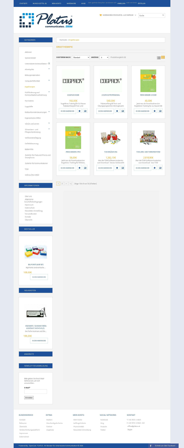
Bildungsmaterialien (32, 75)
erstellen (141, 3)
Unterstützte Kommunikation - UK (37, 63)
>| (71, 183)
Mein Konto (56, 3)
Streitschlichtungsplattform (29, 430)
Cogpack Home (73, 95)
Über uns (28, 196)
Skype (130, 429)
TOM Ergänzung (110, 152)
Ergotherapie (30, 87)
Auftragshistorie (79, 423)
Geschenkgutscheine (54, 423)
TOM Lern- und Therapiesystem (148, 152)
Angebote (50, 430)
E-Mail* (27, 388)
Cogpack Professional (111, 95)
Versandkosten (31, 214)
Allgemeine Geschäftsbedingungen (33, 200)
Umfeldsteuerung (31, 143)
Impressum (29, 205)
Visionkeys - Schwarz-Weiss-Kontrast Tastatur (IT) (36, 327)
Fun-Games (29, 101)
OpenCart (32, 445)
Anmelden (29, 397)
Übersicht (28, 220)
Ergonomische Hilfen (33, 118)
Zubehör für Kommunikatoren (36, 163)
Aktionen (28, 52)
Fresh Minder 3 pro (73, 152)
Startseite (23, 3)
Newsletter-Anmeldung (33, 211)
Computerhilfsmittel (32, 81)
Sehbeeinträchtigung (33, 138)
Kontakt (28, 217)
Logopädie (29, 106)
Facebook (104, 420)
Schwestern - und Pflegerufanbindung (32, 130)
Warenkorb (71, 3)
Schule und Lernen (32, 124)
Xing (102, 423)
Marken (49, 420)
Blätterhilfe (29, 149)
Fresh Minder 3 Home (148, 95)
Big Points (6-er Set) (35, 265)
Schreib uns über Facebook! (165, 446)
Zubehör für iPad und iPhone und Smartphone (37, 156)
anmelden (121, 3)
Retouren (23, 423)
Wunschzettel (78, 426)
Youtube (104, 426)
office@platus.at (134, 426)
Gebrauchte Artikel (32, 175)
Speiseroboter (30, 58)
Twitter (103, 430)
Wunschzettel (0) (39, 3)
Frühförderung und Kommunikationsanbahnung (36, 93)
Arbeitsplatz (29, 69)
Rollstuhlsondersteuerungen (36, 112)
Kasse (83, 3)
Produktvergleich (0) (118, 57)
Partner (49, 426)
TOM (26, 169)
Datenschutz (30, 208)
